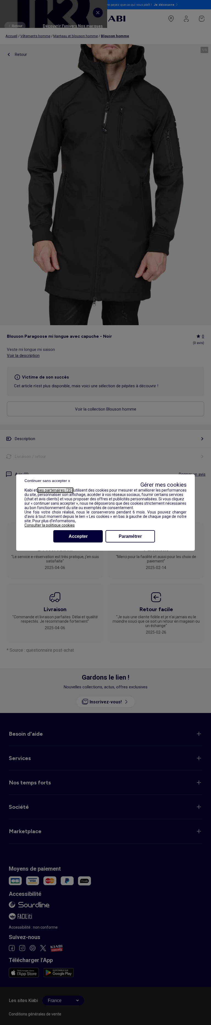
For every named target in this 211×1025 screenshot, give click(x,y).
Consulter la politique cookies (49, 525)
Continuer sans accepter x (47, 480)
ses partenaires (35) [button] (55, 490)
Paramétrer (130, 536)
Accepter (78, 536)
